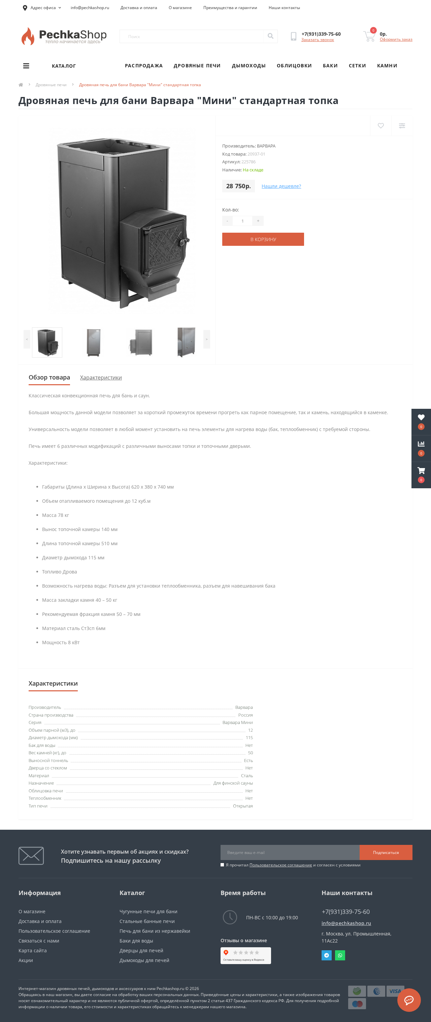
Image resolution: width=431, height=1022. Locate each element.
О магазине (180, 7)
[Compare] (401, 126)
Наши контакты (284, 7)
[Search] (270, 36)
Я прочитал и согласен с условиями (293, 865)
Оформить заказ (396, 39)
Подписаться (386, 852)
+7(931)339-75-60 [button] (346, 912)
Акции (26, 960)
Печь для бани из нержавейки (155, 931)
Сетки (357, 65)
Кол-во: (230, 209)
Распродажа (144, 65)
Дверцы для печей (141, 950)
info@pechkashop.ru (90, 7)
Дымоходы (249, 65)
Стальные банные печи (147, 921)
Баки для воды (136, 940)
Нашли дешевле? (281, 186)
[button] (421, 475)
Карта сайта (33, 950)
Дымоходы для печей (144, 960)
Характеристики (101, 377)
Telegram (327, 955)
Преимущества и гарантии (230, 7)
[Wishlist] (380, 126)
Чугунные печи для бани (148, 911)
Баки (330, 65)
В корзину (263, 239)
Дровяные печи (197, 65)
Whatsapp (340, 955)
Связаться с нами (39, 940)
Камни (387, 65)
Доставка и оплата (139, 7)
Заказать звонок (317, 39)
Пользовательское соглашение (281, 865)
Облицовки (294, 65)
